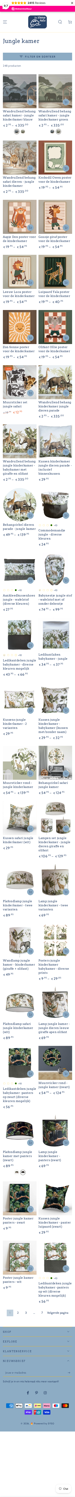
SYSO (51, 1423)
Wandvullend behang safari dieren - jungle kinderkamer (19, 182)
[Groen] (23, 131)
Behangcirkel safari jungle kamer (53, 785)
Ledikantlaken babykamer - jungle (53, 656)
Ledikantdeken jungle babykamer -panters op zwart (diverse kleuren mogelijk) (19, 1095)
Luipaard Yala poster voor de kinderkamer (54, 294)
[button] (60, 22)
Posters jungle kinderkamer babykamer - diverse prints (53, 967)
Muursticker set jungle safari (15, 404)
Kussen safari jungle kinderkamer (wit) (18, 840)
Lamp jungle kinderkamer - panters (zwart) (49, 1156)
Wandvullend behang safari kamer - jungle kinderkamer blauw (19, 115)
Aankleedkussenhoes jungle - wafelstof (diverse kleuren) (19, 599)
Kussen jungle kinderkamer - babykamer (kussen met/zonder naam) (53, 726)
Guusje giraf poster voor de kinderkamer (54, 239)
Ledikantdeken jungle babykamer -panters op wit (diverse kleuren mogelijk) (55, 1289)
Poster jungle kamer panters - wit (18, 1280)
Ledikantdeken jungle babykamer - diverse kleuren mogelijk (19, 664)
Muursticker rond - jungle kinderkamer (18, 785)
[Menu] (5, 22)
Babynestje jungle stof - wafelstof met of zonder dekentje (55, 599)
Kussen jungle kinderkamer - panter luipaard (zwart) (54, 1222)
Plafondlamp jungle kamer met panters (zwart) (17, 1156)
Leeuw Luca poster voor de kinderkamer (19, 294)
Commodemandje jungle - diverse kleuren (51, 534)
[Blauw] (16, 131)
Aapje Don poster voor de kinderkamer (19, 239)
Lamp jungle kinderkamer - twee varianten (53, 905)
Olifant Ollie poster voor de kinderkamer (54, 349)
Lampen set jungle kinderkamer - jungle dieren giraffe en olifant (54, 844)
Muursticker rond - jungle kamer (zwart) (54, 1085)
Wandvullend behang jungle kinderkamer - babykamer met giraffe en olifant (19, 467)
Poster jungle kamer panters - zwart (18, 1220)
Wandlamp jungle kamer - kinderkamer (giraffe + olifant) (19, 964)
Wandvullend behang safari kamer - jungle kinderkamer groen (54, 115)
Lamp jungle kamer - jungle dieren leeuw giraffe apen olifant (54, 1028)
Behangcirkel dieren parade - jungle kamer (19, 527)
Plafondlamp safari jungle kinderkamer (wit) (18, 1028)
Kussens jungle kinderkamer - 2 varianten (15, 724)
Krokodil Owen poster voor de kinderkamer (55, 179)
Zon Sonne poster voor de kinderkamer (19, 349)
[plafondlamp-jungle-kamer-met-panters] (16, 1172)
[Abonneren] (70, 1373)
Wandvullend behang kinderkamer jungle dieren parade (54, 406)
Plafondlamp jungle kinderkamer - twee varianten (18, 905)
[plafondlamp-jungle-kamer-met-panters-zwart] (23, 1172)
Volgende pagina (57, 1312)
